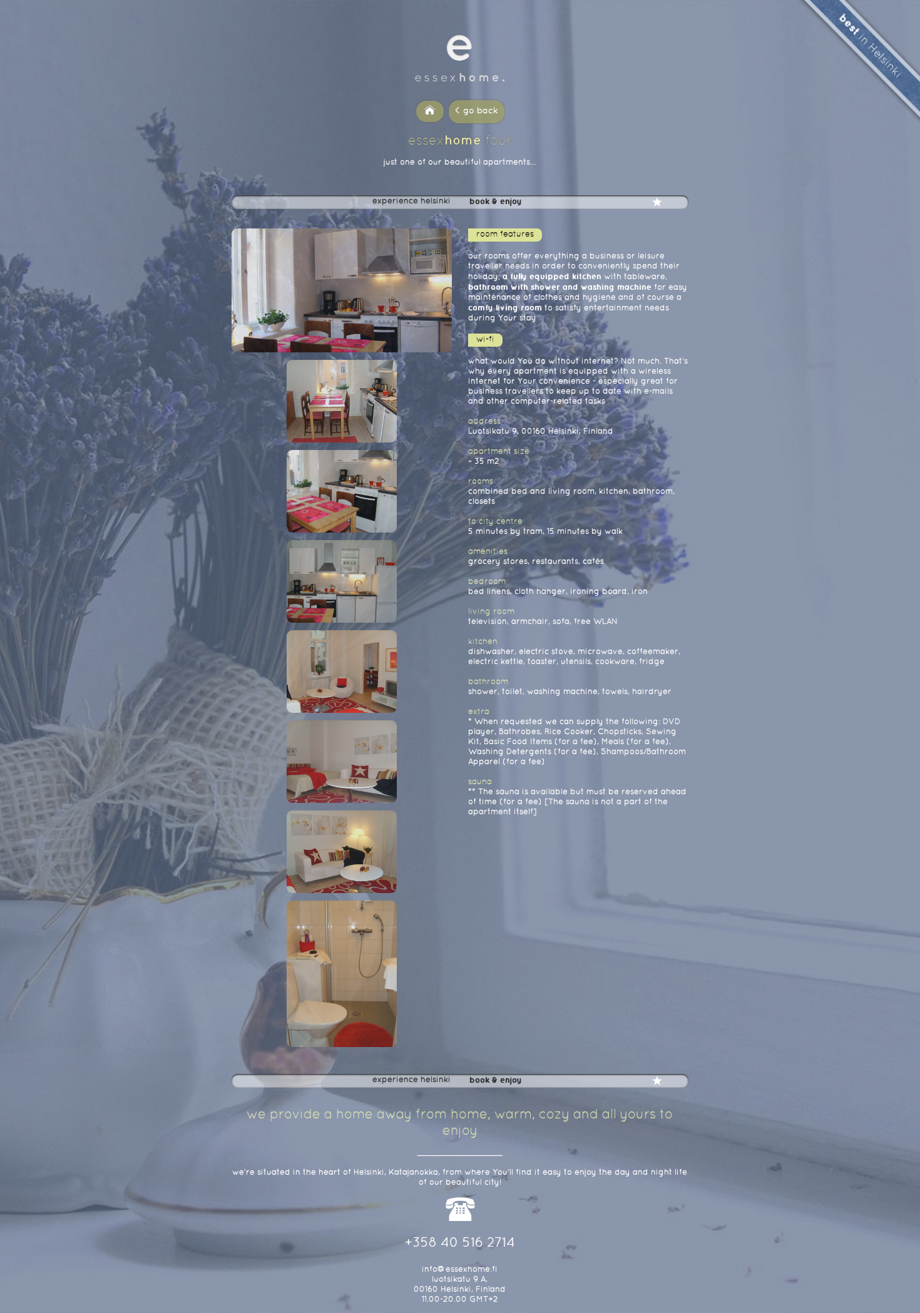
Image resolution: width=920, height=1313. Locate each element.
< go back (476, 111)
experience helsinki (411, 201)
